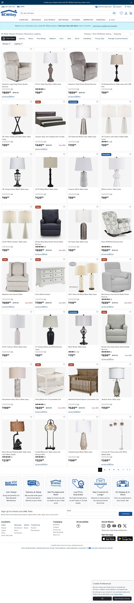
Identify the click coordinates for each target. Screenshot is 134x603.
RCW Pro (56, 525)
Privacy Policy (118, 594)
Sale (113, 20)
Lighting (38, 34)
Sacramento (35, 530)
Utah (3, 525)
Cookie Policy (82, 548)
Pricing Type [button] (99, 39)
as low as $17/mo (41, 412)
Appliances (36, 20)
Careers (56, 527)
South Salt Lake (7, 535)
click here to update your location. (105, 26)
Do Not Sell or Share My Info (99, 548)
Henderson (18, 528)
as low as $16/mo (41, 307)
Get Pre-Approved (104, 7)
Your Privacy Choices (122, 599)
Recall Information (31, 548)
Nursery (13, 34)
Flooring (76, 20)
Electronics (49, 20)
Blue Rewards (58, 532)
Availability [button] (87, 39)
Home (23, 548)
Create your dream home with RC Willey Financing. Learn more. (67, 2)
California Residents (72, 548)
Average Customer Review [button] (118, 39)
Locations (5, 522)
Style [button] (69, 39)
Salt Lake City (10, 6)
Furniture (23, 20)
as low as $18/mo (8, 97)
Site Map (110, 548)
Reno (16, 530)
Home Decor (29, 34)
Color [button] (61, 39)
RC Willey (4, 34)
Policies (52, 548)
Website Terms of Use (43, 548)
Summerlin (18, 533)
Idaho (26, 525)
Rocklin (33, 528)
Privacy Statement (60, 548)
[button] (15, 2)
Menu (129, 7)
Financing (56, 530)
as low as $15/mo (41, 149)
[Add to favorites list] (31, 49)
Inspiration (88, 20)
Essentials (100, 20)
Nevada (17, 525)
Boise (26, 528)
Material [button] (52, 39)
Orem (3, 533)
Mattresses (63, 20)
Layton (3, 530)
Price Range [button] (41, 39)
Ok (102, 599)
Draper (3, 528)
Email (69, 511)
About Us (56, 535)
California (35, 525)
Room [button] (77, 39)
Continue (125, 514)
